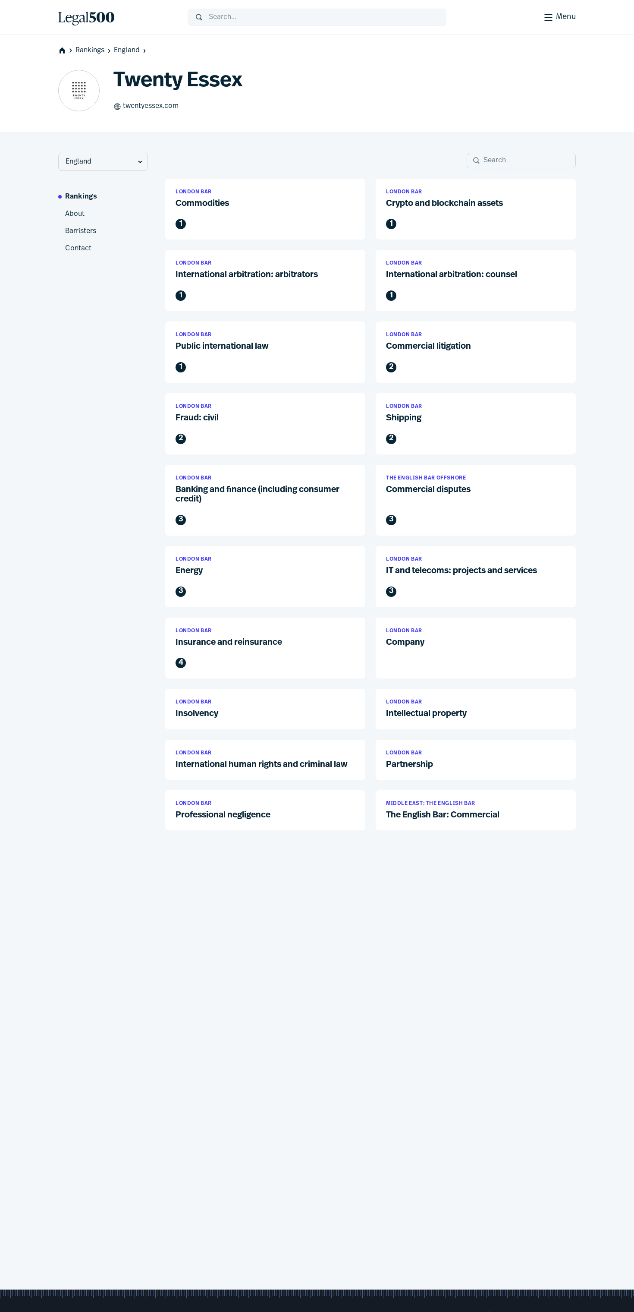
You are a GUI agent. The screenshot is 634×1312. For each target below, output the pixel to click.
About (75, 214)
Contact (78, 248)
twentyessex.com (151, 106)
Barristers (80, 231)
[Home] (116, 17)
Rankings (89, 50)
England (127, 50)
